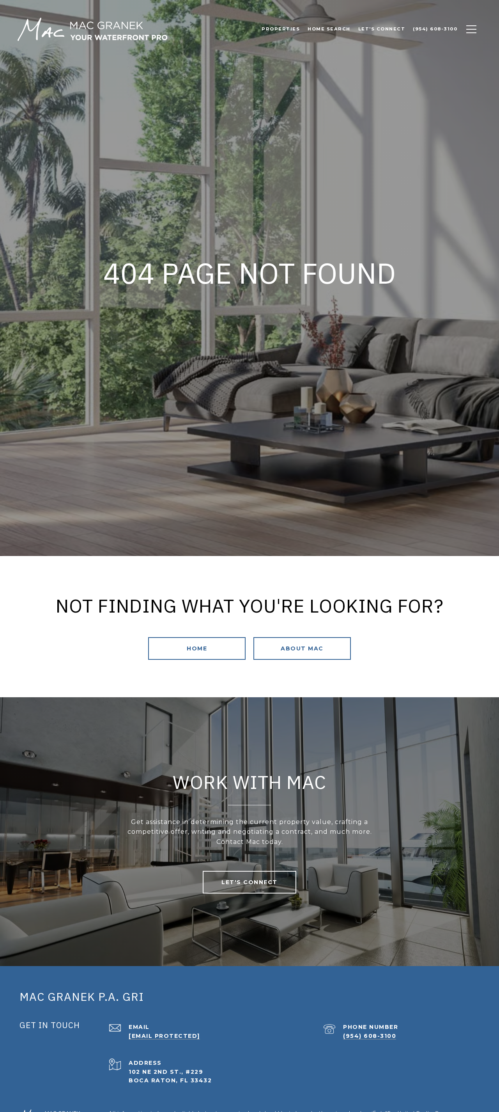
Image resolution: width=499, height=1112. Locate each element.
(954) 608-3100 (369, 1035)
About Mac (302, 648)
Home (197, 648)
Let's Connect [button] (249, 882)
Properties (281, 29)
